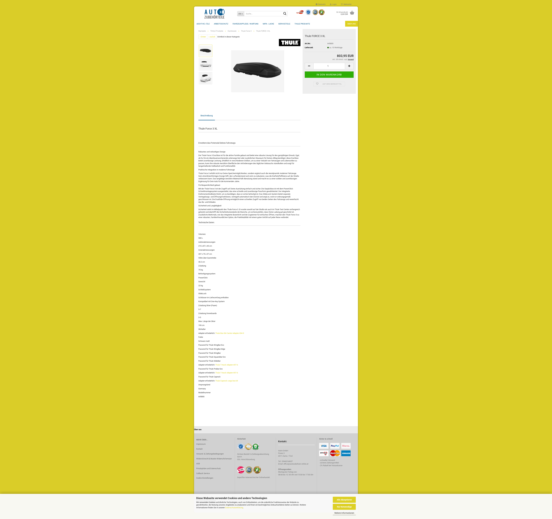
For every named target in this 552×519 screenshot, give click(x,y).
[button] (321, 4)
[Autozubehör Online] (214, 13)
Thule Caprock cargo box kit (226, 381)
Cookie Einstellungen (204, 478)
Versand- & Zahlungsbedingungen (210, 454)
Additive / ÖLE (203, 24)
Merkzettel (347, 4)
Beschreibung (207, 115)
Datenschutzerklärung (234, 507)
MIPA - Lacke (268, 24)
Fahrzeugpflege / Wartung (245, 24)
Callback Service (203, 473)
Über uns (351, 24)
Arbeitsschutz (221, 24)
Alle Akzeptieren (344, 500)
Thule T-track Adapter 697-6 (226, 365)
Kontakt (199, 449)
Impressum (201, 444)
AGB (198, 463)
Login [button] (334, 4)
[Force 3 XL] (257, 71)
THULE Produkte (302, 24)
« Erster (203, 37)
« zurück (212, 37)
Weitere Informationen (344, 513)
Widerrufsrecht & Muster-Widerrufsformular (214, 459)
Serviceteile (284, 24)
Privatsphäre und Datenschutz (208, 468)
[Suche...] (285, 13)
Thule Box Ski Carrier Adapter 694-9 (229, 333)
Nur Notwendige (344, 507)
